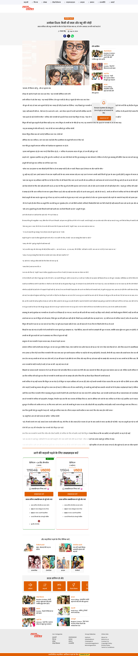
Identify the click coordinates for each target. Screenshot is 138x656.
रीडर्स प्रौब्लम (56, 2)
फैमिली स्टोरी (69, 18)
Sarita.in (87, 637)
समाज (92, 2)
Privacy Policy (105, 645)
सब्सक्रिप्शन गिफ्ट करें (38, 489)
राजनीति (102, 2)
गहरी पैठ (38, 620)
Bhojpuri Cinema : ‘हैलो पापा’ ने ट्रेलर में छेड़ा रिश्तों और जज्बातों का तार (80, 624)
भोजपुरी (73, 619)
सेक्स (45, 2)
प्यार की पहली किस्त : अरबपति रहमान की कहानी (79, 549)
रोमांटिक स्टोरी (77, 545)
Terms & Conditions (107, 647)
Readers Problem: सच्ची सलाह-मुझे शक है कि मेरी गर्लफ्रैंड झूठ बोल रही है (43, 602)
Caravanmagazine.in (92, 643)
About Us (104, 637)
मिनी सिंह (63, 31)
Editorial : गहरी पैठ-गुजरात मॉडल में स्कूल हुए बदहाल (109, 78)
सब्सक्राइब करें (39, 494)
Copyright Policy (106, 643)
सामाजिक (34, 570)
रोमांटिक (48, 570)
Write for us (105, 639)
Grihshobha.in (89, 639)
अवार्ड (112, 2)
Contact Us (105, 641)
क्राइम (82, 2)
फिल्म (36, 2)
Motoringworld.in (90, 645)
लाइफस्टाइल (70, 2)
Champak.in (89, 641)
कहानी (26, 2)
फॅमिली (77, 570)
